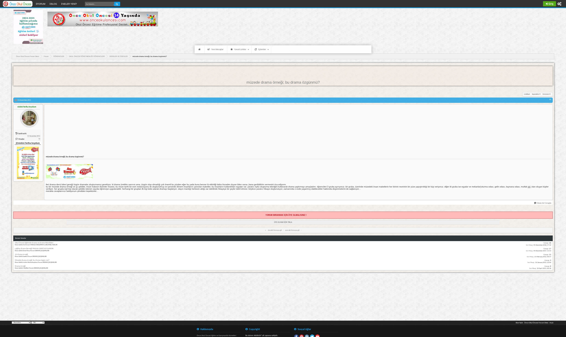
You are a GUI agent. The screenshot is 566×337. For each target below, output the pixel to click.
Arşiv (551, 323)
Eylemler (262, 49)
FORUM (42, 4)
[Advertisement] (101, 35)
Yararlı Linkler (240, 49)
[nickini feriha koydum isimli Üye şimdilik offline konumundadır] (28, 117)
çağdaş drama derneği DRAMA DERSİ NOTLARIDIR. (34, 249)
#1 (550, 99)
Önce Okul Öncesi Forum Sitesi (536, 323)
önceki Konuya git (275, 230)
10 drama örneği (21, 254)
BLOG (54, 4)
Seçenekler (535, 94)
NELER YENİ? (69, 4)
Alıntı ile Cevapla (544, 203)
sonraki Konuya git (292, 230)
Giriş (550, 4)
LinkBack (527, 94)
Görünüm (546, 94)
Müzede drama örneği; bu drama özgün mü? (32, 260)
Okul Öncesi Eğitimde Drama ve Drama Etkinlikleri (34, 243)
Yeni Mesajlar (217, 49)
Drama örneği (20, 266)
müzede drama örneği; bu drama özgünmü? (283, 82)
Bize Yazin (519, 323)
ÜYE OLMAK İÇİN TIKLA (283, 222)
